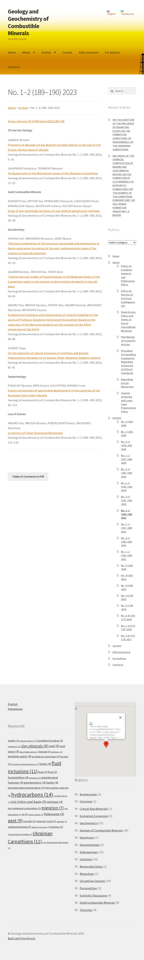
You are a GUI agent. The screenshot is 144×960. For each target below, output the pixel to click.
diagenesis (57, 752)
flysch (52, 772)
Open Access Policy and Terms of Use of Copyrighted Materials (128, 321)
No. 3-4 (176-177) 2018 (128, 617)
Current (67, 52)
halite (52, 783)
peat (15, 820)
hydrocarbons (32, 794)
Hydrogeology (89, 852)
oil (25, 814)
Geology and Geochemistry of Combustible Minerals (28, 22)
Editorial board (88, 52)
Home (12, 52)
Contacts (14, 67)
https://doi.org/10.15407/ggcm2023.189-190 (36, 121)
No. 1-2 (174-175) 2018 (128, 627)
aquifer (13, 740)
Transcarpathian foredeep (20, 834)
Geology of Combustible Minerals (101, 830)
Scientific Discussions (93, 895)
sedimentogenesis (19, 826)
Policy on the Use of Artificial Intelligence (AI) (128, 298)
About (26, 52)
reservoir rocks (46, 821)
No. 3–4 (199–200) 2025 (126, 445)
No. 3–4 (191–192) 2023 (126, 500)
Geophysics (87, 837)
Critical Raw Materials (94, 809)
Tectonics (86, 910)
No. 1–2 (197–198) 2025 (126, 459)
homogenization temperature (26, 787)
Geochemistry (89, 823)
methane (55, 802)
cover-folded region (29, 752)
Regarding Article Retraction (127, 383)
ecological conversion (45, 756)
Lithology (86, 859)
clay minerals (34, 745)
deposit (44, 751)
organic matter (35, 814)
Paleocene (54, 814)
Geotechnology (90, 845)
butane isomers (28, 741)
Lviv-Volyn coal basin (28, 802)
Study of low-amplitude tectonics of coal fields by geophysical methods (54, 211)
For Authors (112, 52)
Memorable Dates (91, 866)
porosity (29, 821)
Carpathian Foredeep (49, 740)
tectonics (56, 826)
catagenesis (14, 746)
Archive (46, 52)
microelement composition (24, 808)
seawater (61, 821)
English (13, 704)
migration (52, 807)
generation (35, 778)
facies (45, 764)
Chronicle (86, 801)
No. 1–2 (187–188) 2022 (126, 527)
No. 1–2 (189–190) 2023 (126, 514)
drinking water (19, 756)
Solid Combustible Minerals (97, 902)
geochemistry (35, 783)
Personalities (88, 888)
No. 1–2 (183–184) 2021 (126, 555)
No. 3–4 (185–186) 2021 (126, 541)
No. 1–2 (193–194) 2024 (126, 486)
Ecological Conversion (94, 816)
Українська (15, 709)
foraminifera (18, 777)
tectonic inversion (40, 827)
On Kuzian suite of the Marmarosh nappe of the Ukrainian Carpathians (53, 173)
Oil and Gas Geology (92, 881)
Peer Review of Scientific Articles (128, 340)
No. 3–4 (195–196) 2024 (126, 472)
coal (53, 746)
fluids (42, 772)
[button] (106, 745)
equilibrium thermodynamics (25, 764)
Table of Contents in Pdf (28, 476)
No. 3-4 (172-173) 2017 (128, 637)
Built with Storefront (21, 938)
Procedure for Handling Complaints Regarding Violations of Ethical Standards (128, 362)
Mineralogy (87, 874)
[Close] (120, 717)
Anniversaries (88, 794)
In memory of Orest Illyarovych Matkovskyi (35, 433)
